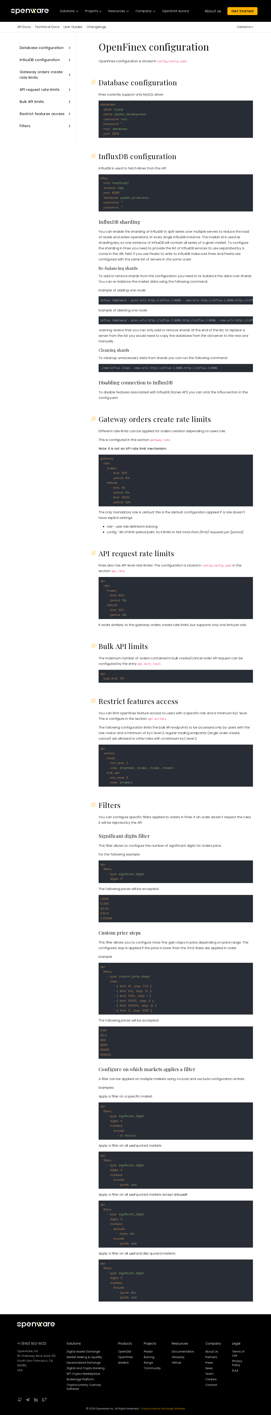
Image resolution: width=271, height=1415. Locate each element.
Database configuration (41, 47)
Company (213, 1343)
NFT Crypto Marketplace (83, 1374)
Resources (180, 1343)
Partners (211, 1357)
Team (209, 1374)
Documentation (183, 1352)
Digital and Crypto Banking (86, 1368)
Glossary (178, 1357)
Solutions (74, 1343)
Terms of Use (238, 1353)
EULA (235, 1371)
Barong (149, 1357)
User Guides (73, 27)
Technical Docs (47, 27)
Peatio (148, 1352)
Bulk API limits (32, 101)
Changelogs (96, 27)
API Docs (24, 27)
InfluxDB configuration (40, 59)
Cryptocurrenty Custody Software (84, 1387)
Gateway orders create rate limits (41, 74)
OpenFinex (125, 1357)
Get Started (242, 11)
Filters (25, 125)
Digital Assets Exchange (83, 1352)
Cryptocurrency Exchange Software (163, 1408)
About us (213, 11)
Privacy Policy (237, 1363)
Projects (150, 1343)
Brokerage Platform (80, 1379)
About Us (211, 1352)
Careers (211, 1379)
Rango (148, 1363)
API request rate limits (40, 89)
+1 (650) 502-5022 (31, 1343)
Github (176, 1363)
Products (125, 1343)
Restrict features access (42, 113)
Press (209, 1363)
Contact (211, 1385)
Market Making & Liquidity (84, 1357)
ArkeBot (123, 1363)
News (209, 1368)
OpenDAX (124, 1352)
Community (152, 1368)
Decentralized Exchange (84, 1363)
